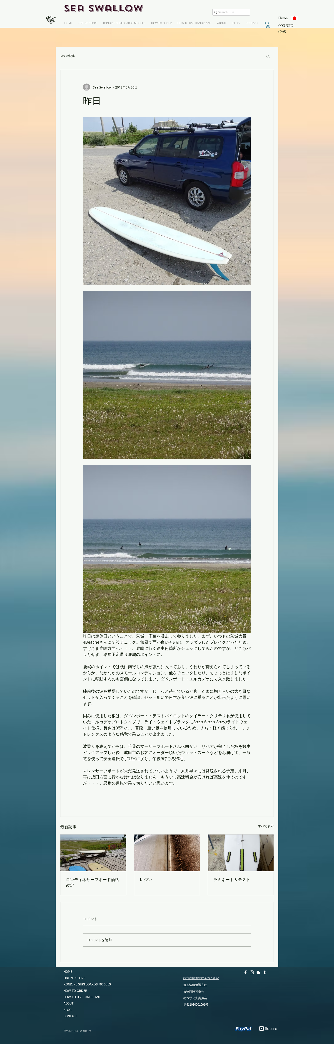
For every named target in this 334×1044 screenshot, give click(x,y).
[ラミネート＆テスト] (241, 853)
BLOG (67, 1010)
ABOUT (68, 1003)
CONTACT (70, 1016)
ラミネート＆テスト (231, 879)
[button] (267, 25)
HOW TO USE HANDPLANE (82, 997)
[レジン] (167, 853)
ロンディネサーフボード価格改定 (92, 882)
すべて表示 (266, 826)
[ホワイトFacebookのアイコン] (245, 972)
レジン (146, 879)
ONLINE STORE (74, 978)
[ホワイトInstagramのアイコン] (251, 972)
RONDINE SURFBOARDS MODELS (85, 984)
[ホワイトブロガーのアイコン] (258, 972)
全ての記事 (67, 56)
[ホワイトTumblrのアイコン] (264, 972)
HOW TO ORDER (75, 990)
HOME (68, 971)
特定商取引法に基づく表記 (201, 978)
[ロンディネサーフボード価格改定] (93, 853)
